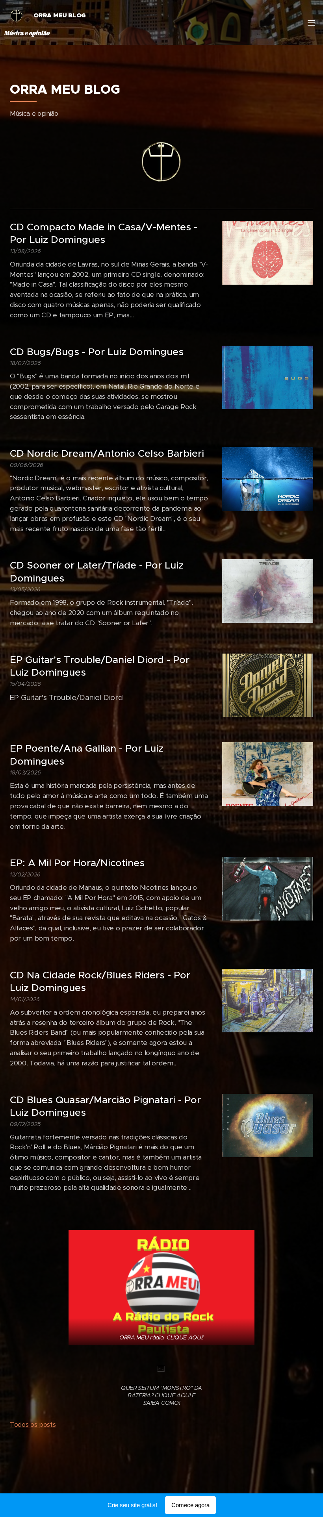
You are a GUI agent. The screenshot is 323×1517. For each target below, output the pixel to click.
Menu (311, 22)
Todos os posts (33, 1425)
